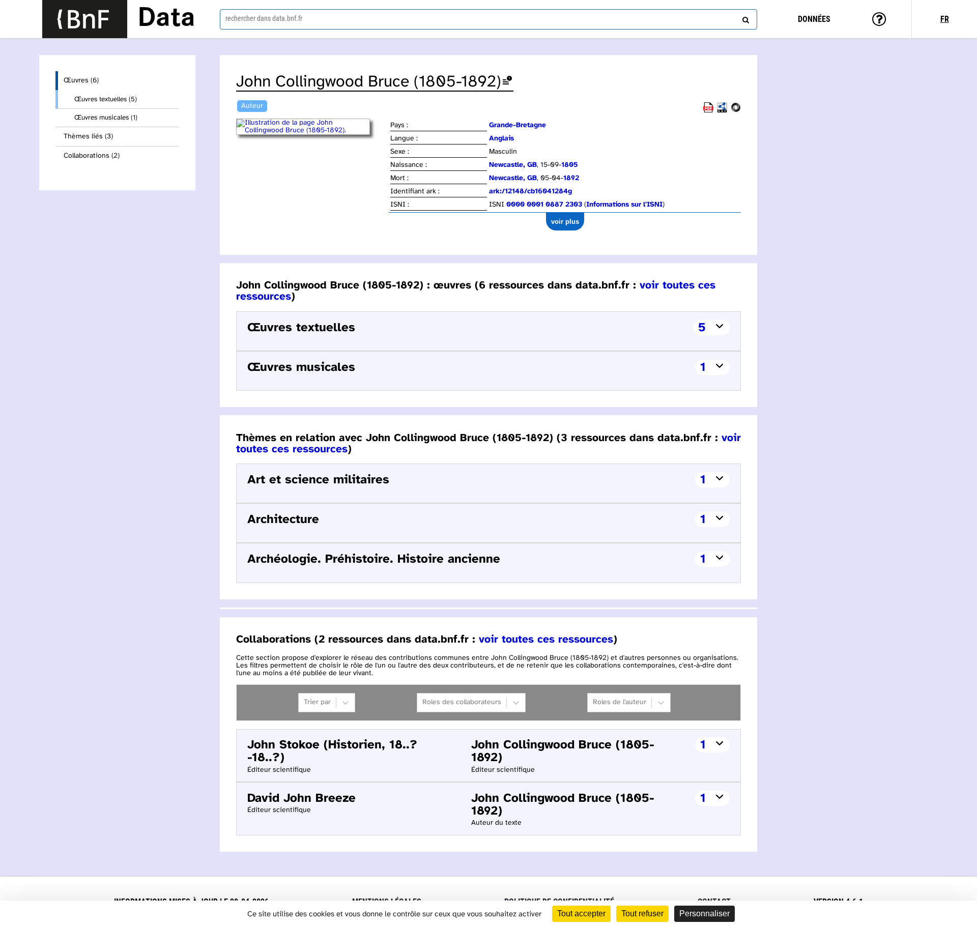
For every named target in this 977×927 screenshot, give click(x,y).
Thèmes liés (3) (88, 136)
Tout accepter (581, 913)
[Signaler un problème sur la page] (507, 82)
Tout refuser (642, 913)
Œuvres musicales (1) (105, 117)
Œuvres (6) (81, 80)
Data (166, 19)
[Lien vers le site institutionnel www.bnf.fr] (84, 19)
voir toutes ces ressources (546, 639)
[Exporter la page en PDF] (708, 110)
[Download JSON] (736, 110)
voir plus (565, 221)
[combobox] (488, 19)
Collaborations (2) (92, 156)
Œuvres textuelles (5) (105, 99)
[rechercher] (744, 18)
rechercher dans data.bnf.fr (263, 18)
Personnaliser (704, 913)
